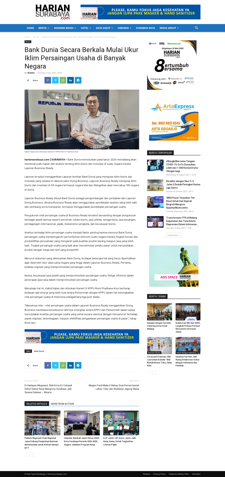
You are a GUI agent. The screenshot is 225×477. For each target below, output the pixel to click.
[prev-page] (27, 454)
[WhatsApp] (63, 80)
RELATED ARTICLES (37, 404)
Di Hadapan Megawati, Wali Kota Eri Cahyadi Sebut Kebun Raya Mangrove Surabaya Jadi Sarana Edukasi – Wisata (48, 389)
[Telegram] (78, 80)
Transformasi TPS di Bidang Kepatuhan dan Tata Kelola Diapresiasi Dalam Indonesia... (182, 221)
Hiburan (123, 27)
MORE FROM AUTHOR (62, 404)
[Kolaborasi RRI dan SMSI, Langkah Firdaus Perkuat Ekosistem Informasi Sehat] (188, 311)
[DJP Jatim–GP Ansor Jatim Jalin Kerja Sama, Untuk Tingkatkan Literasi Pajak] (121, 423)
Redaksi (31, 72)
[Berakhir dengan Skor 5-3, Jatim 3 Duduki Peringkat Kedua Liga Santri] (155, 185)
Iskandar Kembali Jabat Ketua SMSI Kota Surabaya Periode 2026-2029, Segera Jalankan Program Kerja (81, 441)
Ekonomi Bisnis (63, 27)
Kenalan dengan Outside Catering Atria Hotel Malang (159, 326)
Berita (43, 27)
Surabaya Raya (145, 27)
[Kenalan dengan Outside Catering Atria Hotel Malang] (159, 311)
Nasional (180, 319)
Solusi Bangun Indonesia (186, 352)
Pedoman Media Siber (179, 474)
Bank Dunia (39, 351)
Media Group (168, 27)
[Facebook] (47, 80)
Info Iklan (196, 474)
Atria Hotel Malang (155, 319)
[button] (196, 28)
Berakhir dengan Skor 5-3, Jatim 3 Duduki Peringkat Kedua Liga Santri (183, 184)
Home (30, 27)
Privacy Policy (159, 474)
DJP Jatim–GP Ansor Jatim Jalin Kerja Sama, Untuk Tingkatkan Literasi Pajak (119, 441)
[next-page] (32, 454)
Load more (173, 235)
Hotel (84, 27)
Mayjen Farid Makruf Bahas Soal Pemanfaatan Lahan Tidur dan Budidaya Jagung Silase (114, 387)
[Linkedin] (70, 80)
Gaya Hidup (103, 27)
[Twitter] (55, 80)
